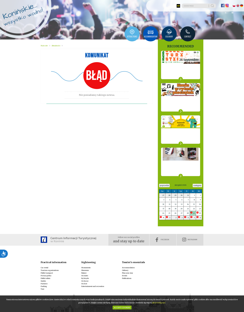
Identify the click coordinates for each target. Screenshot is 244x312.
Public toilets (45, 278)
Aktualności (56, 46)
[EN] (237, 5)
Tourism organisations (50, 270)
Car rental (44, 268)
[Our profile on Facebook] (222, 5)
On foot (84, 284)
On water (84, 276)
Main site (44, 46)
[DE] (241, 5)
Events (124, 276)
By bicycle (85, 278)
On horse (84, 281)
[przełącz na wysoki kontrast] (178, 6)
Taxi (42, 289)
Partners (44, 284)
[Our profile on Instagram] (227, 5)
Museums (85, 270)
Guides (43, 281)
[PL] (234, 5)
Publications (126, 278)
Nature (84, 273)
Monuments (86, 268)
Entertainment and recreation (92, 286)
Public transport (47, 273)
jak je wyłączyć (158, 303)
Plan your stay (127, 273)
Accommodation (128, 268)
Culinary (125, 270)
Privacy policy (46, 276)
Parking (44, 286)
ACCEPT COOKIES (122, 307)
